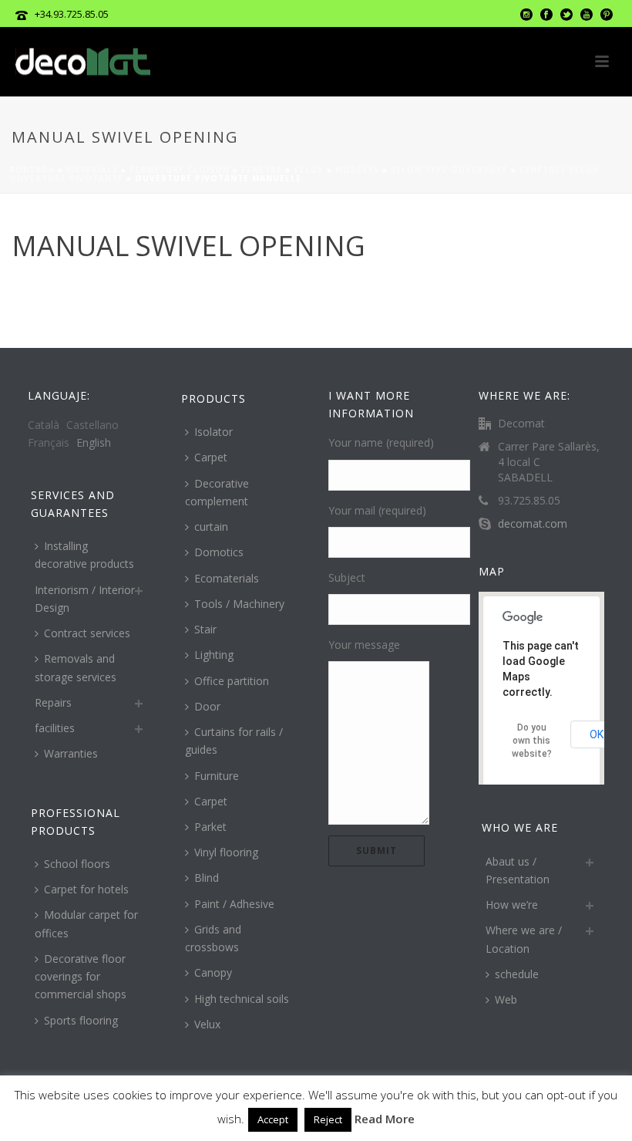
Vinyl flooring (226, 852)
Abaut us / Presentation (518, 870)
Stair (205, 629)
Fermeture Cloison (179, 169)
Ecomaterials (226, 578)
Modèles (357, 169)
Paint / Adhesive (234, 903)
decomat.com (532, 524)
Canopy (213, 972)
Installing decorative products (84, 554)
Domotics (219, 552)
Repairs (53, 702)
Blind (206, 877)
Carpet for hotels (86, 889)
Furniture (216, 775)
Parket (210, 826)
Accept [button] (272, 1119)
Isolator (213, 431)
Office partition (231, 680)
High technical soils (241, 998)
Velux (309, 169)
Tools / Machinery (239, 603)
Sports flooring (81, 1020)
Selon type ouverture (449, 169)
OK (596, 734)
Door (207, 706)
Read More (385, 1118)
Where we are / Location (524, 939)
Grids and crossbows (213, 938)
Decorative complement (217, 492)
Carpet (210, 457)
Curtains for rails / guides (234, 740)
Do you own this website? (532, 740)
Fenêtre (261, 169)
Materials (92, 169)
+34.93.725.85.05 (72, 14)
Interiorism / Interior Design (85, 598)
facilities (55, 728)
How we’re (512, 904)
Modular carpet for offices (86, 923)
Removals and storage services (75, 667)
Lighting (214, 654)
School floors (77, 863)
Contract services (87, 633)
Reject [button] (328, 1119)
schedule (517, 974)
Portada (32, 169)
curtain (211, 526)
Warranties (71, 753)
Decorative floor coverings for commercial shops (80, 976)
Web (506, 999)
